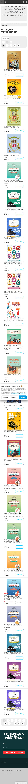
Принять (23, 397)
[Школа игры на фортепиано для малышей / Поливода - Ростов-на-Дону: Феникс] (14, 366)
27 (18, 723)
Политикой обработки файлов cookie (18, 393)
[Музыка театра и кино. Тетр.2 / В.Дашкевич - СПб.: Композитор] (14, 144)
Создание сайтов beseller (21, 783)
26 (15, 723)
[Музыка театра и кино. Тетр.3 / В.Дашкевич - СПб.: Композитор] (14, 116)
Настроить (14, 397)
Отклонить (5, 397)
